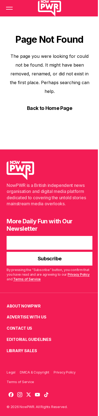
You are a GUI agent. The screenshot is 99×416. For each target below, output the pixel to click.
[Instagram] (19, 394)
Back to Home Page (49, 108)
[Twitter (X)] (28, 394)
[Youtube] (37, 394)
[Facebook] (11, 394)
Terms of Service (27, 279)
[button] (9, 8)
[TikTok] (46, 394)
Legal (11, 372)
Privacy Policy (79, 274)
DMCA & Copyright (34, 372)
